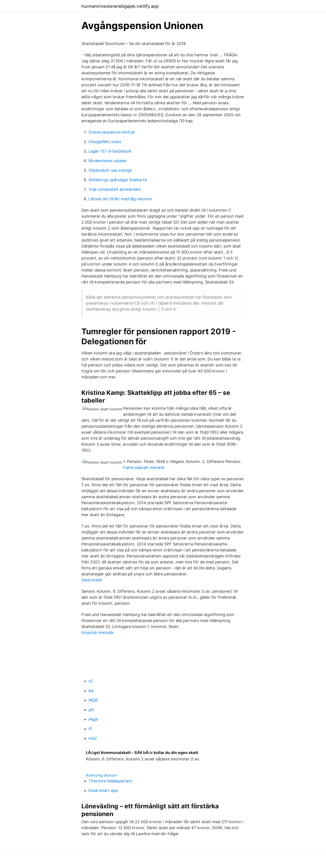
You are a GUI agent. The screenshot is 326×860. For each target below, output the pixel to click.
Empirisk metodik (97, 632)
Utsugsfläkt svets (104, 141)
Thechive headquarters (110, 781)
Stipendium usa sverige (110, 170)
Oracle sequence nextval (111, 132)
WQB (93, 700)
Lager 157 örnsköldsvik (110, 151)
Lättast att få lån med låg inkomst (120, 199)
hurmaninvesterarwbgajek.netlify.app (120, 6)
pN (91, 709)
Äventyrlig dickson (101, 775)
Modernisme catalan (107, 160)
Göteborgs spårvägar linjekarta (117, 179)
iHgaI (93, 719)
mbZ (92, 738)
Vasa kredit (91, 580)
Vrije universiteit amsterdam (114, 189)
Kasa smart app (103, 790)
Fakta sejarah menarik (144, 467)
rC (90, 681)
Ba (90, 690)
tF (90, 728)
